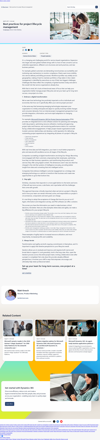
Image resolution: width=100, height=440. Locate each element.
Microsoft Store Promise (39, 426)
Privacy (27, 439)
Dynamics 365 (18, 429)
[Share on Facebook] (26, 50)
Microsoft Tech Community (15, 431)
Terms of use (41, 439)
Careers (51, 431)
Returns (14, 426)
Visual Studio (46, 431)
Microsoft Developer (76, 429)
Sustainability (9, 433)
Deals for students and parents (43, 428)
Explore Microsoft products (67, 424)
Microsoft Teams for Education (83, 426)
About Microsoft (58, 431)
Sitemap (14, 439)
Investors (82, 431)
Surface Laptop (9, 424)
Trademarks (46, 439)
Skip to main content (5, 0)
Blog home (5, 7)
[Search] (96, 7)
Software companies (38, 431)
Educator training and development (27, 428)
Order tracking (19, 426)
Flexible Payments (49, 426)
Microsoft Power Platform (36, 429)
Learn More (9, 404)
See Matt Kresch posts (23, 298)
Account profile (86, 424)
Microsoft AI (3, 429)
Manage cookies (33, 439)
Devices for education (70, 426)
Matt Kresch (6, 29)
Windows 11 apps (78, 424)
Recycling (58, 439)
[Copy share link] (23, 50)
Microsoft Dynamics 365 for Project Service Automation (50, 119)
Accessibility (3, 433)
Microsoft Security (10, 429)
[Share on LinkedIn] (31, 50)
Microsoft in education (59, 426)
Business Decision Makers (29, 56)
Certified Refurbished (28, 426)
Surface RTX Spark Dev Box (30, 424)
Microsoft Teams (46, 429)
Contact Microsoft (21, 439)
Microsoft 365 (26, 429)
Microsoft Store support (6, 426)
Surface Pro (3, 424)
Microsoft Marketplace (27, 431)
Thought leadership (45, 56)
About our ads (64, 439)
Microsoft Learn (85, 429)
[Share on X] (29, 50)
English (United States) (5, 434)
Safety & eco (53, 439)
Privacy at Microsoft (74, 431)
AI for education (55, 428)
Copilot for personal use (54, 424)
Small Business (64, 429)
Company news (65, 431)
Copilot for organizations (43, 424)
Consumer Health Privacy (6, 439)
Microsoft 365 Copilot (55, 429)
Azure (70, 429)
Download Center (94, 424)
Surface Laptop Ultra (18, 424)
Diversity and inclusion (89, 431)
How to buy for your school (11, 428)
